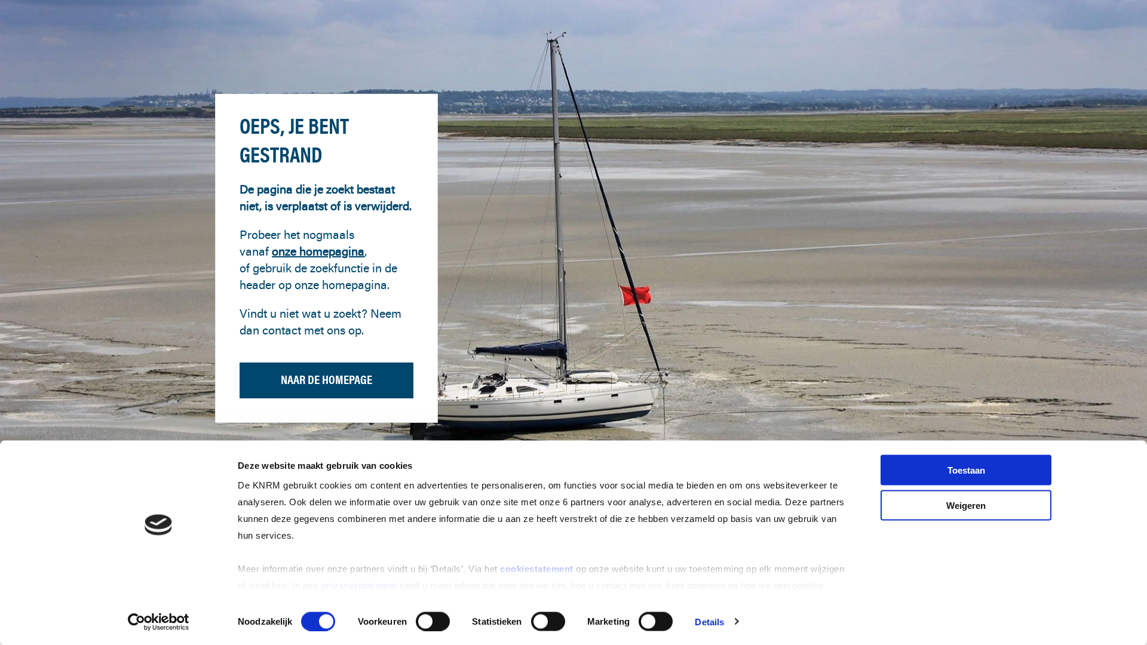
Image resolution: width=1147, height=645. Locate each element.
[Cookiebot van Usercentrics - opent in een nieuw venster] (158, 622)
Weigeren (966, 505)
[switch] (433, 621)
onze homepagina (318, 251)
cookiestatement (538, 569)
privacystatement (360, 585)
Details (709, 621)
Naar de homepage (326, 379)
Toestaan (966, 470)
